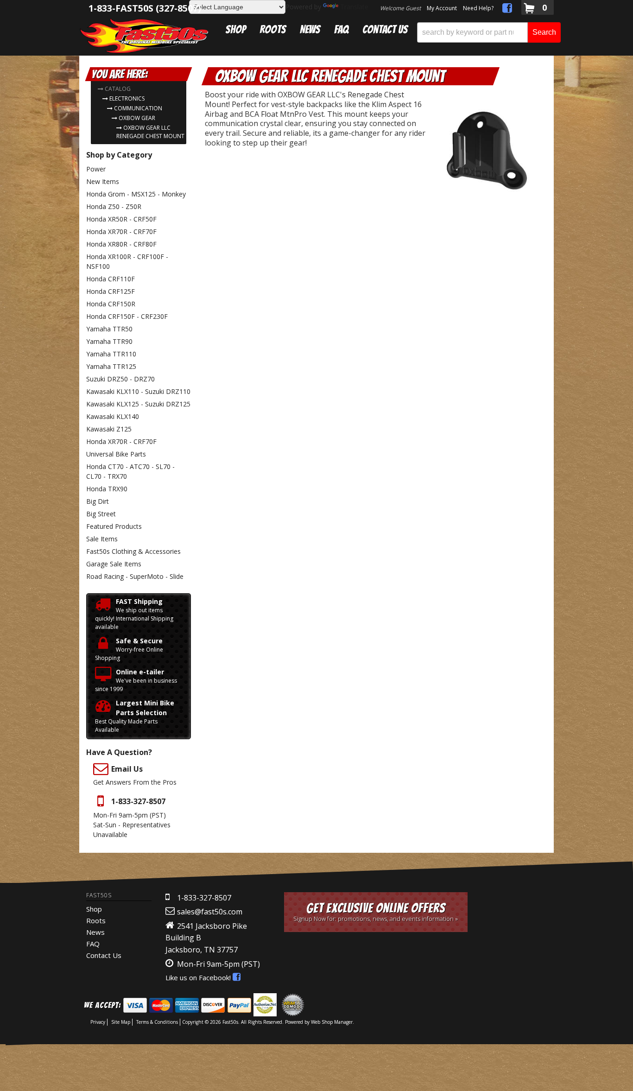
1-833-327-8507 (204, 898)
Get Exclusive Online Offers (375, 912)
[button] (489, 32)
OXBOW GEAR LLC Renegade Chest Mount (150, 132)
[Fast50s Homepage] (144, 35)
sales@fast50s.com (209, 912)
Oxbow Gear (137, 118)
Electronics (127, 98)
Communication (138, 108)
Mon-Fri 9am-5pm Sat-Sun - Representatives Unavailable (132, 817)
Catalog (118, 89)
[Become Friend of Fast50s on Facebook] (507, 9)
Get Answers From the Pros (135, 775)
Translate (354, 6)
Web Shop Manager (332, 1022)
